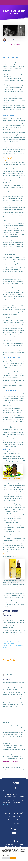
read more (5, 804)
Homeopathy (17, 44)
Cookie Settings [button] (6, 857)
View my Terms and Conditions (10, 761)
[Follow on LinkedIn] (15, 833)
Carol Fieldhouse (19, 39)
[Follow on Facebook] (13, 833)
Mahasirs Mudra (10, 795)
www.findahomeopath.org (18, 551)
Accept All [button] (13, 857)
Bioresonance (10, 44)
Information (21, 796)
